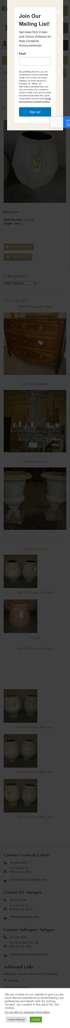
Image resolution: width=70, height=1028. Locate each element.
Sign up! (35, 112)
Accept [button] (36, 1019)
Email (22, 53)
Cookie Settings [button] (16, 1019)
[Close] (58, 11)
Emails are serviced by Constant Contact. (35, 100)
